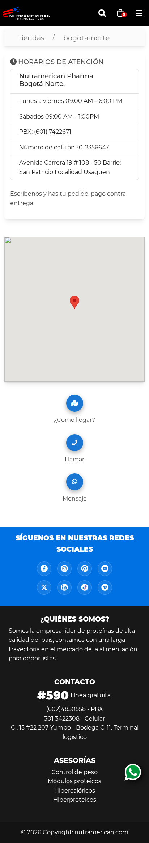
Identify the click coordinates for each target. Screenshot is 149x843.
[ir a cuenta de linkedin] (64, 587)
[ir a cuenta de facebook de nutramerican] (44, 568)
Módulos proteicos (74, 781)
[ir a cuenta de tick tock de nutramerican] (84, 587)
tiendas (31, 37)
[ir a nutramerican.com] (38, 13)
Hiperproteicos (74, 799)
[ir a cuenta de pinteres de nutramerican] (84, 568)
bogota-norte (86, 37)
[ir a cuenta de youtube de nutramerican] (105, 568)
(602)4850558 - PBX (74, 709)
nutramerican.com (101, 832)
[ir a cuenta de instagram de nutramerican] (64, 568)
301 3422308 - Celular (74, 718)
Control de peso (74, 772)
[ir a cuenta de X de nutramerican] (44, 587)
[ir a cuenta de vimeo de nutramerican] (105, 587)
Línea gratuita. (74, 695)
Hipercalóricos (74, 790)
